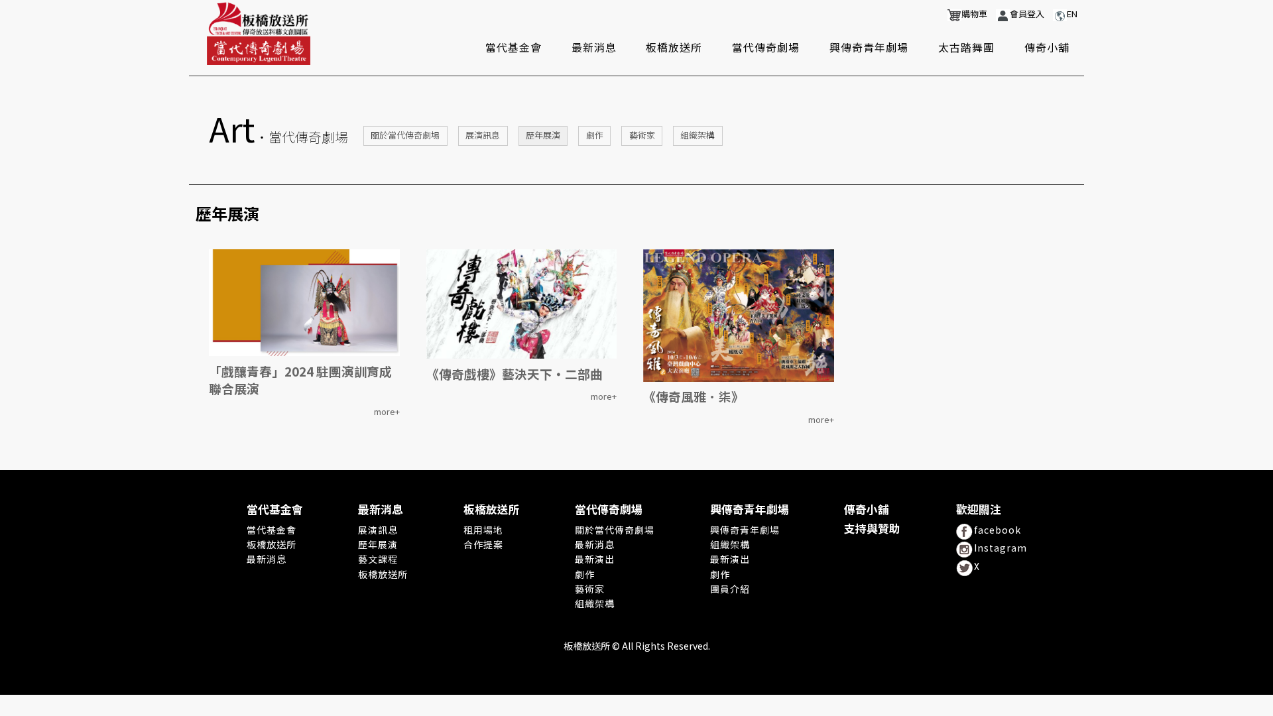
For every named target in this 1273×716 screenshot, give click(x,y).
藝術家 (642, 135)
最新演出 (595, 559)
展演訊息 (482, 135)
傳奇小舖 (1046, 47)
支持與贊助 (872, 529)
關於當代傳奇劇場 (405, 135)
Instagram (1000, 547)
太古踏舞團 (966, 47)
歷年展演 (543, 135)
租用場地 (483, 529)
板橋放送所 (674, 47)
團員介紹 (730, 588)
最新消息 (594, 47)
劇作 (594, 135)
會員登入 (1027, 14)
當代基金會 (513, 47)
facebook (997, 529)
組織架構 (697, 135)
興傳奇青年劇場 (868, 47)
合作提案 (483, 544)
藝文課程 (378, 559)
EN (1072, 14)
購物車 (974, 14)
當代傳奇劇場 (766, 47)
